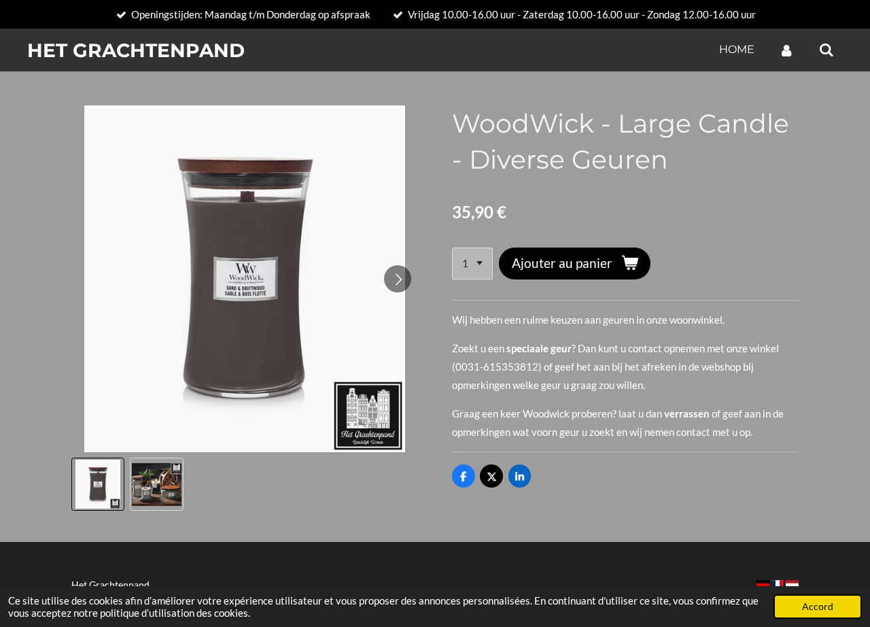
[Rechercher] (826, 50)
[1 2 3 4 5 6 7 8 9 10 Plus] (472, 263)
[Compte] (786, 50)
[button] (97, 484)
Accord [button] (817, 606)
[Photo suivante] (397, 278)
